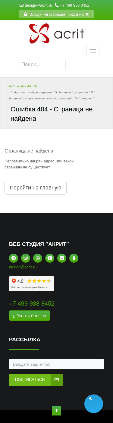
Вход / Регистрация (46, 14)
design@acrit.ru (38, 5)
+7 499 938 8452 (74, 5)
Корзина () (77, 14)
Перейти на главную (35, 188)
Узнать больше (30, 315)
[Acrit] (56, 40)
